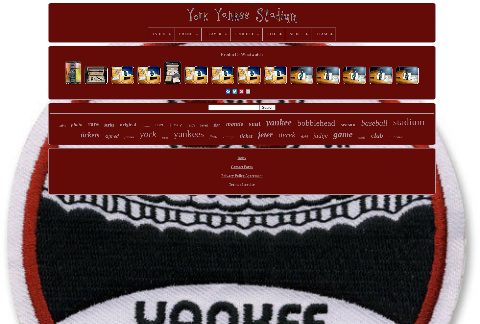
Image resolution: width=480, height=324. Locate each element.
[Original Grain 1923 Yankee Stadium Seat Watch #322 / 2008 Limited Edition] (73, 84)
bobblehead (316, 122)
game (343, 134)
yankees (189, 134)
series (109, 125)
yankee (279, 122)
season (348, 124)
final (213, 137)
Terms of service (242, 184)
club (377, 135)
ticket (246, 136)
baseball (374, 123)
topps (165, 137)
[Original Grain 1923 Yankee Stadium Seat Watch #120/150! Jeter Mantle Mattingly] (122, 84)
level (204, 125)
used (159, 124)
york (148, 134)
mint (62, 125)
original (128, 124)
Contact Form (242, 167)
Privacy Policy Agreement (241, 176)
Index (242, 158)
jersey (176, 124)
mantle (234, 123)
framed (129, 137)
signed (112, 136)
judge (320, 135)
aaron (146, 126)
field (304, 137)
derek (287, 135)
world (362, 137)
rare (93, 124)
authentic (396, 137)
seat (255, 123)
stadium (408, 122)
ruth (191, 125)
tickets (90, 135)
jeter (265, 134)
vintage (228, 137)
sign (217, 125)
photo (76, 124)
